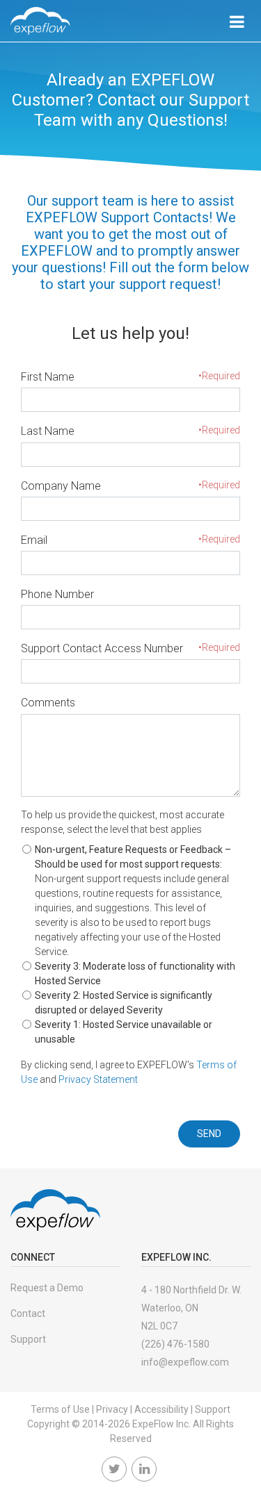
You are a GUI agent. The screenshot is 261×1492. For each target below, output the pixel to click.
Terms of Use (60, 1409)
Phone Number (57, 594)
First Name (47, 376)
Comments (48, 702)
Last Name (47, 431)
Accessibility (161, 1409)
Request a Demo (47, 1287)
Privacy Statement (98, 1079)
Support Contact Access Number (102, 648)
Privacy (112, 1409)
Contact (27, 1313)
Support (28, 1339)
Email (34, 540)
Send (209, 1133)
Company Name (61, 485)
